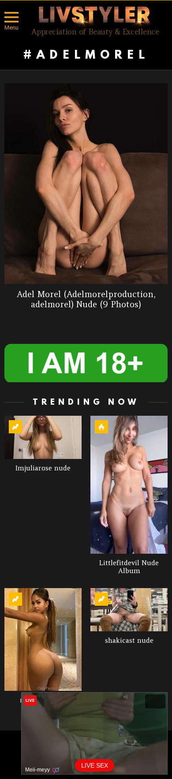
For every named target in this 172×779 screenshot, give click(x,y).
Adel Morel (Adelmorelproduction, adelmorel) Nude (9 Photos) (86, 299)
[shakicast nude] (129, 609)
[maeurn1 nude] (43, 639)
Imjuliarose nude (43, 468)
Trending (15, 426)
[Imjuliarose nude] (43, 437)
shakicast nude (129, 640)
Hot (101, 426)
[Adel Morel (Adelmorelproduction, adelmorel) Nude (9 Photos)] (86, 183)
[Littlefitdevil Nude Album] (129, 485)
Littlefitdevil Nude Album (129, 567)
